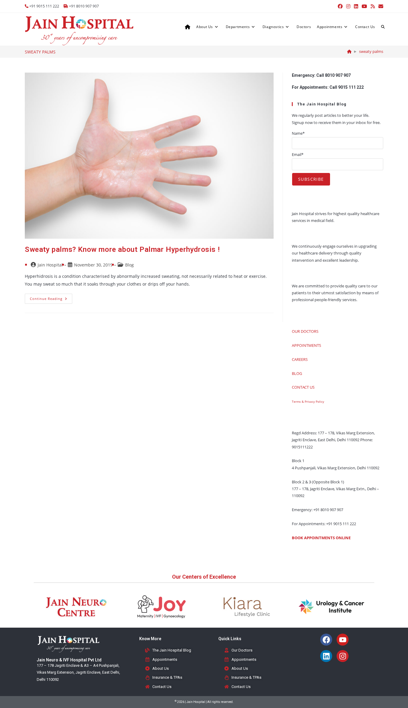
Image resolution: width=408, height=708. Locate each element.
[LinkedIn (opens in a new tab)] (356, 6)
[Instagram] (343, 656)
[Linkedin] (326, 656)
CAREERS (300, 359)
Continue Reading (51, 297)
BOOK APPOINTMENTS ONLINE (321, 537)
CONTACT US (303, 387)
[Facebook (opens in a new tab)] (340, 6)
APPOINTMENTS (306, 345)
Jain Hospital (50, 265)
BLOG (297, 373)
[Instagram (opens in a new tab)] (348, 6)
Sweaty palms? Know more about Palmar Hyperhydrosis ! (122, 249)
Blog (129, 265)
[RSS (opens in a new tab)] (373, 6)
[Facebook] (326, 640)
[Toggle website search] (383, 27)
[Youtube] (343, 640)
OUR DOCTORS (305, 331)
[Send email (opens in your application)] (380, 6)
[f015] (349, 51)
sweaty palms (371, 51)
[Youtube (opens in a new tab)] (364, 6)
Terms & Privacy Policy (308, 401)
